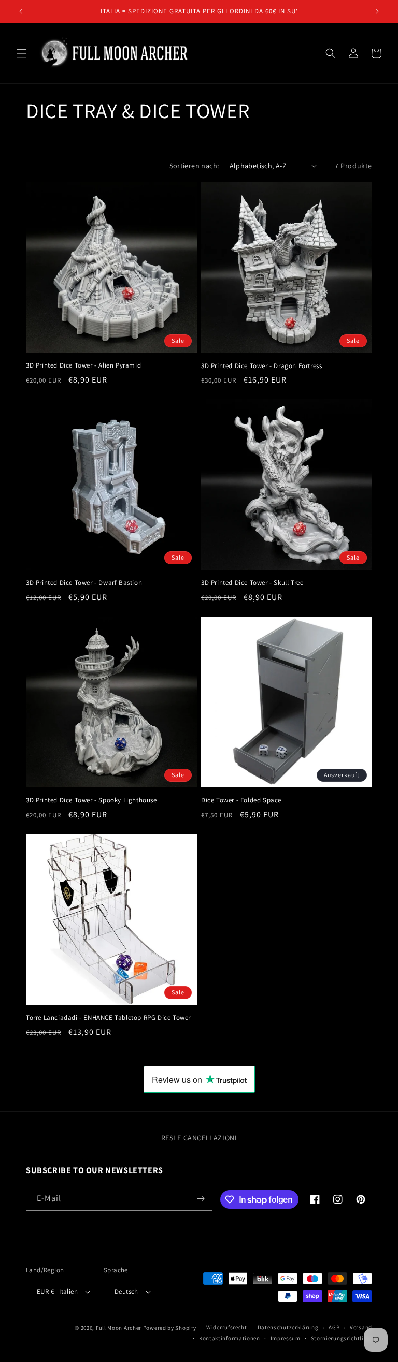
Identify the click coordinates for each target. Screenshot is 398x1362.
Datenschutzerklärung (288, 1327)
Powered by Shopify (169, 1327)
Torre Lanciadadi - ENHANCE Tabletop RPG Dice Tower (108, 1018)
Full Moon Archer (118, 1327)
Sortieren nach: (194, 165)
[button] (21, 53)
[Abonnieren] (200, 1199)
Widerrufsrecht (226, 1327)
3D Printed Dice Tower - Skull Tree (252, 583)
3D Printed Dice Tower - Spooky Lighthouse (91, 800)
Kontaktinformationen (229, 1338)
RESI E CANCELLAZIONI (199, 1138)
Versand (361, 1327)
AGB (334, 1327)
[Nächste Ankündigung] (377, 11)
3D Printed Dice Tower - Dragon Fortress (261, 366)
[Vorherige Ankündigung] (20, 11)
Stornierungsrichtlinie (341, 1338)
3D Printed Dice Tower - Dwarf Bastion (84, 583)
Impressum (286, 1338)
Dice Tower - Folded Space (241, 800)
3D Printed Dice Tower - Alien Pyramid (83, 365)
